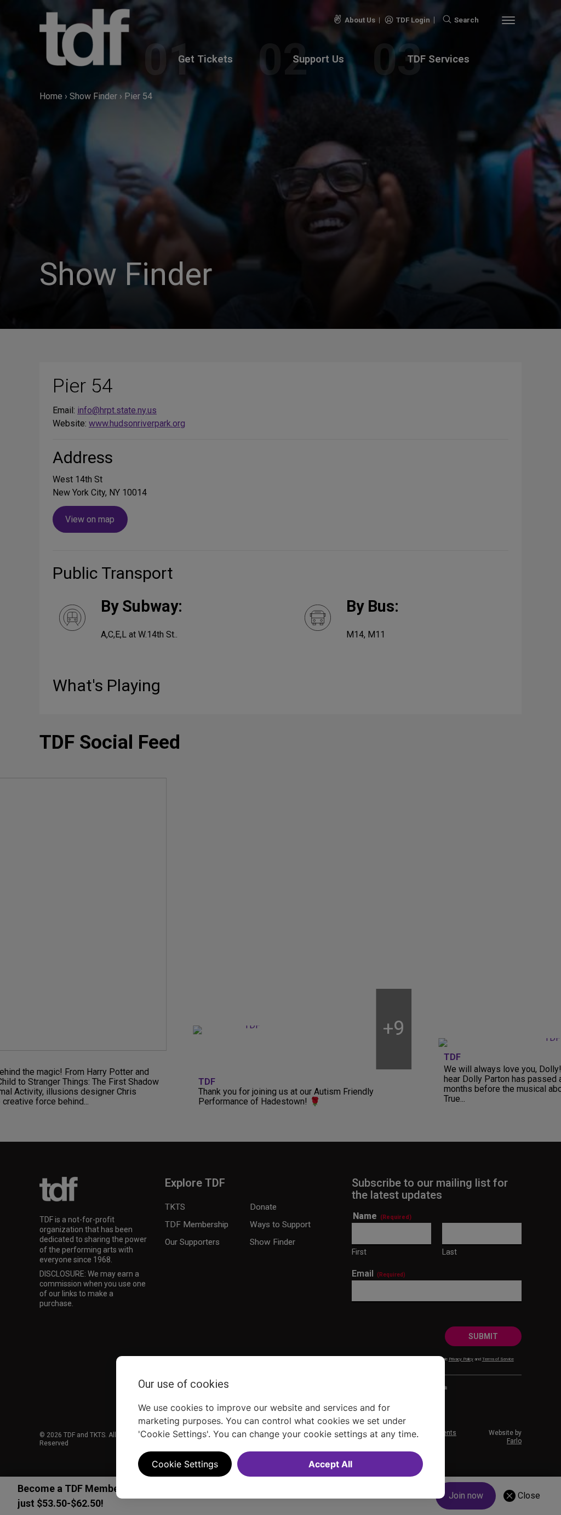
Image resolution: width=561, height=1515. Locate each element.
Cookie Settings (185, 1464)
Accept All (330, 1464)
